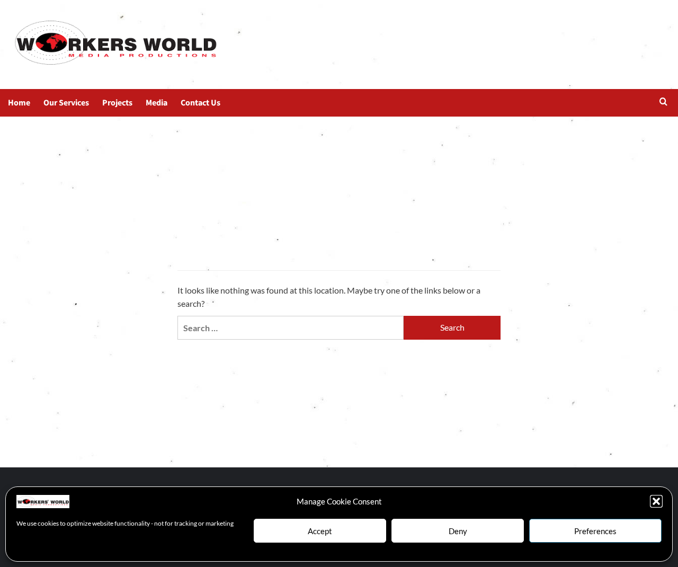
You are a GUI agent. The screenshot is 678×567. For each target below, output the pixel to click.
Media (156, 103)
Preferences (595, 531)
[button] (656, 501)
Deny (458, 531)
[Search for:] (290, 328)
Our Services (66, 103)
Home (19, 103)
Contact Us (200, 103)
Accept (320, 531)
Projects (117, 103)
